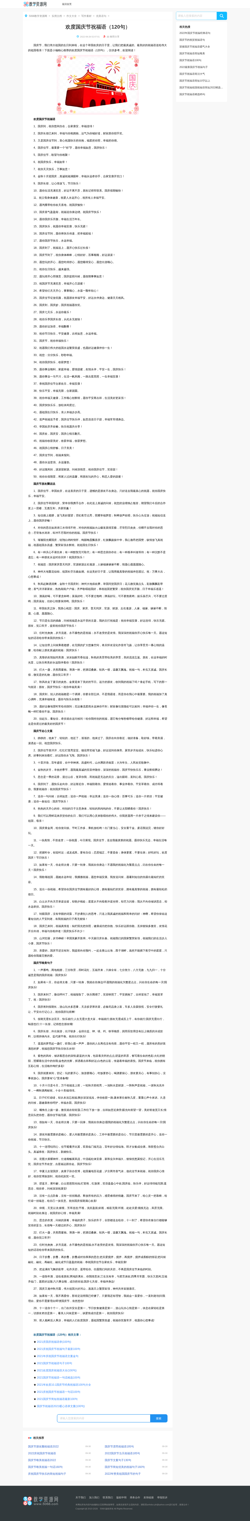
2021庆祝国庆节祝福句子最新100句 (58, 1349)
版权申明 (121, 1497)
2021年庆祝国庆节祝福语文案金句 (57, 1356)
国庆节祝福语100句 (190, 60)
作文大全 (71, 15)
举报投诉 (162, 1497)
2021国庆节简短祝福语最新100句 (57, 1399)
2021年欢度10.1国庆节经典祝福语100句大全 (64, 1384)
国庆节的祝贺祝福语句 (192, 39)
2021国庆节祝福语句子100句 (54, 1363)
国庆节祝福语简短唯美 (192, 53)
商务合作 (135, 1497)
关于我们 (81, 1497)
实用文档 (57, 15)
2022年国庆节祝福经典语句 (194, 32)
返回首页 (67, 4)
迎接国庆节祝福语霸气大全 (194, 46)
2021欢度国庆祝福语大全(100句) (57, 1370)
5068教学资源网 (38, 15)
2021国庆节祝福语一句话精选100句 (58, 1377)
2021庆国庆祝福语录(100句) (54, 1341)
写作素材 (86, 15)
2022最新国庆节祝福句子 (193, 67)
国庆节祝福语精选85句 (192, 94)
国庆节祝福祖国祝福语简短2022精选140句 (201, 87)
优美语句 (101, 15)
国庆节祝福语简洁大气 (192, 73)
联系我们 (108, 1497)
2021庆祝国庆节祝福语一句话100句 (58, 1391)
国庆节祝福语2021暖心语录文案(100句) (61, 1406)
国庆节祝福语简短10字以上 (194, 80)
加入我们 (94, 1497)
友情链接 (149, 1497)
